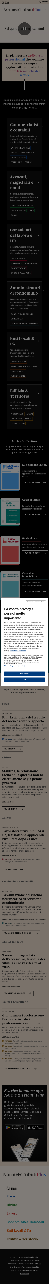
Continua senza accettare (36, 602)
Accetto (25, 680)
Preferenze (24, 674)
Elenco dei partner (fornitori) (14, 666)
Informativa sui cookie (18, 650)
